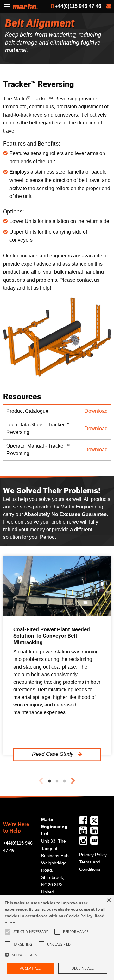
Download (96, 411)
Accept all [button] (30, 968)
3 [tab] (64, 781)
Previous (41, 781)
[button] (57, 955)
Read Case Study (53, 754)
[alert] (57, 937)
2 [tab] (57, 781)
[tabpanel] (57, 655)
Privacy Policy (93, 854)
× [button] (108, 900)
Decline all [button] (83, 968)
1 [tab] (49, 781)
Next (73, 781)
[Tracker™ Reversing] (57, 337)
